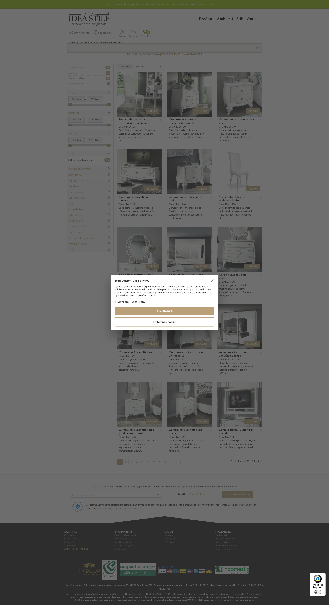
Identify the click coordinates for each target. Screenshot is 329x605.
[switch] (317, 592)
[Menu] (323, 575)
